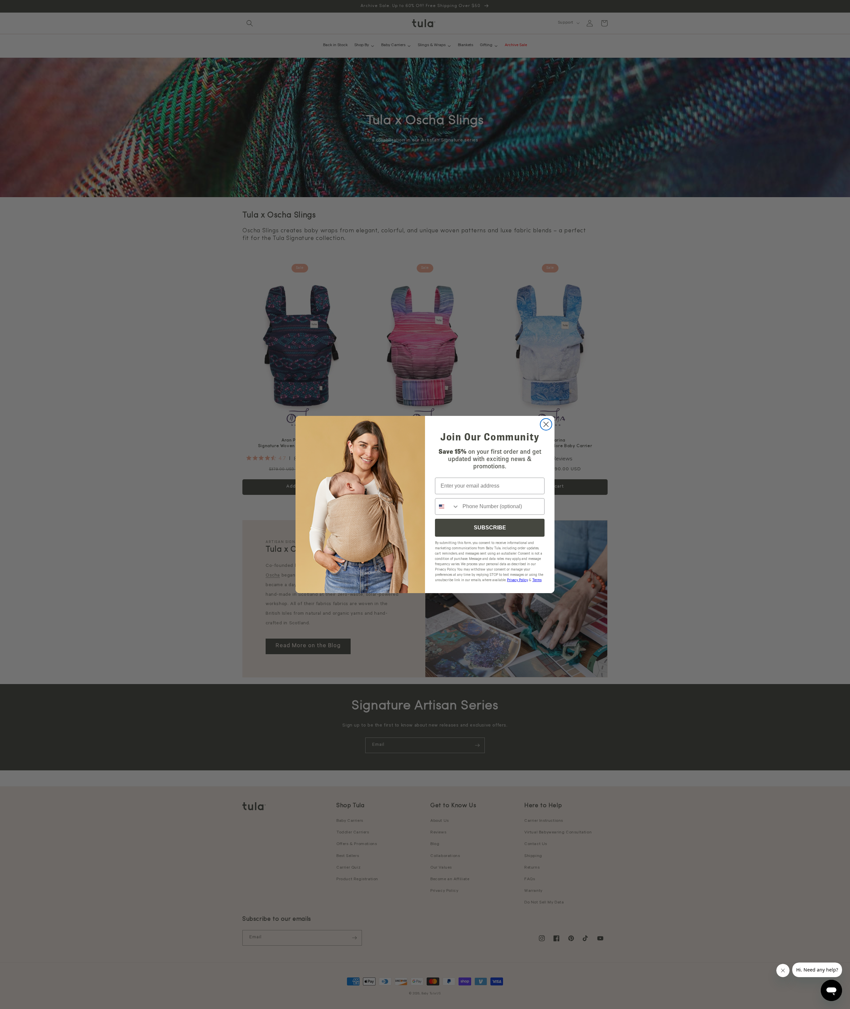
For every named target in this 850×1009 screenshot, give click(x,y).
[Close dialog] (546, 424)
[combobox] (447, 506)
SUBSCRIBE (490, 527)
